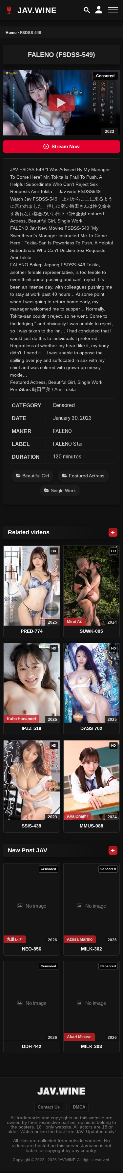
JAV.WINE (36, 10)
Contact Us (49, 1107)
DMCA (79, 1107)
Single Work (63, 490)
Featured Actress (86, 475)
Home (11, 32)
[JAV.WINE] (61, 1091)
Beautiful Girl (35, 475)
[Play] (62, 103)
